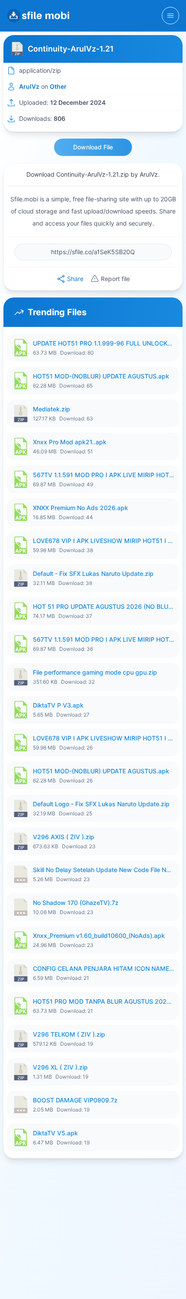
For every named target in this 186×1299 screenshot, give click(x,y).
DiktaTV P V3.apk (58, 705)
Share (75, 278)
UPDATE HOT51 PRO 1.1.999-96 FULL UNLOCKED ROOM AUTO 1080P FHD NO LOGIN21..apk (103, 343)
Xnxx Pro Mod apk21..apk (69, 442)
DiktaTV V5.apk (55, 1133)
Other (58, 86)
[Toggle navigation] (170, 15)
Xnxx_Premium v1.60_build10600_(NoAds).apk (99, 935)
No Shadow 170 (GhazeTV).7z (76, 902)
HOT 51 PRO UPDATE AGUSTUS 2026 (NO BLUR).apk (103, 606)
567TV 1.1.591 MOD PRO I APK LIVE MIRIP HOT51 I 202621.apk (103, 474)
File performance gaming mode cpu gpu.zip (95, 672)
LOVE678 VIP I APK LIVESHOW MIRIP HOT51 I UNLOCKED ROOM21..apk (103, 540)
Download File (93, 147)
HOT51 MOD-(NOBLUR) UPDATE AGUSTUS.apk (101, 376)
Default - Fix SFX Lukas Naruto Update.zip (93, 573)
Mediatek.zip (51, 409)
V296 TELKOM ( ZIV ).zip (69, 1034)
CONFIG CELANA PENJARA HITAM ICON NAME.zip (103, 968)
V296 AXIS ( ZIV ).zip (63, 836)
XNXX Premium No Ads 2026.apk (80, 507)
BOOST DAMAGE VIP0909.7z (75, 1100)
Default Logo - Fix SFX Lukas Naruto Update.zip (101, 804)
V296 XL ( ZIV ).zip (60, 1067)
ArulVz (29, 86)
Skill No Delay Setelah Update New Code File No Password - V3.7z (103, 869)
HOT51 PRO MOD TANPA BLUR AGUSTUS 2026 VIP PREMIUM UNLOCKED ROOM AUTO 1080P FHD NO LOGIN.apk (103, 1001)
